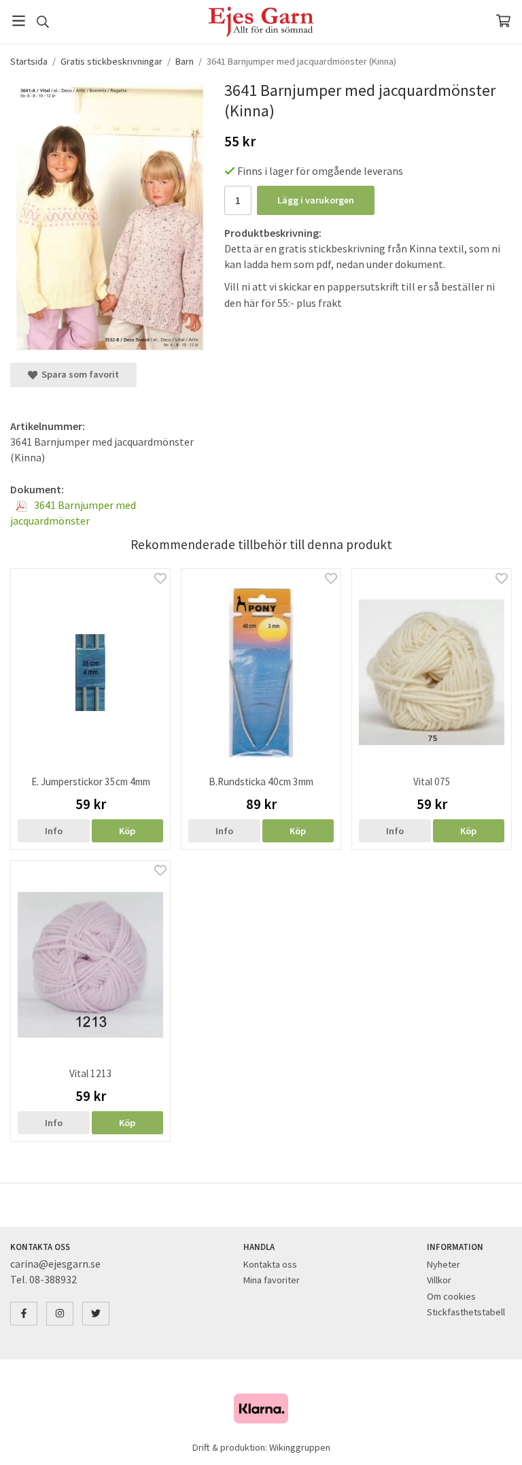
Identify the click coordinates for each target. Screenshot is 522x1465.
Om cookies (451, 1296)
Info (54, 831)
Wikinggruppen (299, 1447)
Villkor (439, 1280)
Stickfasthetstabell (466, 1312)
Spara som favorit (78, 374)
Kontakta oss (270, 1264)
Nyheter (443, 1264)
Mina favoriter (271, 1280)
